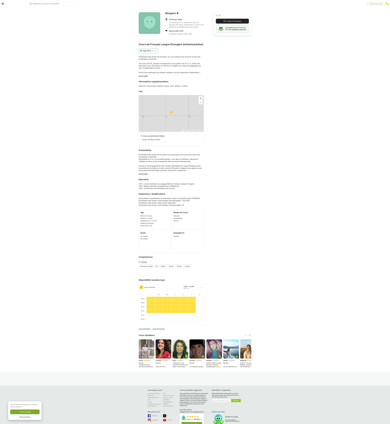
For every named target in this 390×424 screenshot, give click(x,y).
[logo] (17, 3)
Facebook (155, 415)
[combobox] (53, 3)
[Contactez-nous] (387, 3)
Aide (149, 400)
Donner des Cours (376, 4)
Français (144, 262)
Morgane (170, 13)
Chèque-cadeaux (168, 406)
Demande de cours (153, 397)
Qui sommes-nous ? (169, 395)
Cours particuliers (144, 329)
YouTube (169, 420)
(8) (149, 360)
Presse (150, 402)
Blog (164, 393)
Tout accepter (25, 412)
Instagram (155, 420)
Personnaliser (25, 417)
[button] (219, 15)
